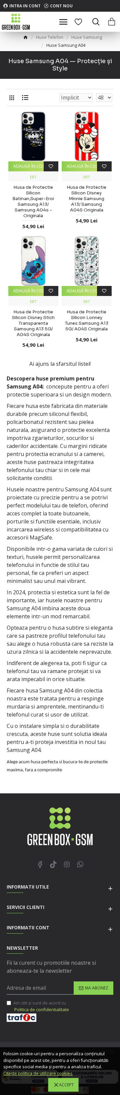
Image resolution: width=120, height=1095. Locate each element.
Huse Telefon (49, 37)
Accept (66, 1085)
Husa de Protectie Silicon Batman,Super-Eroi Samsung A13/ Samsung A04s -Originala (33, 201)
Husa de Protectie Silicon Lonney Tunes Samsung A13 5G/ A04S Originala (86, 320)
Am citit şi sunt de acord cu (41, 1006)
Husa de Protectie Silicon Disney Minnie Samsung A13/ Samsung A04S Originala (86, 199)
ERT (33, 176)
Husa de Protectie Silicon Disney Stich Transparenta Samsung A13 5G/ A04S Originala (33, 323)
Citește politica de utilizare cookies (38, 1073)
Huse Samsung (86, 37)
